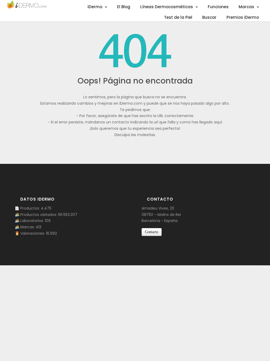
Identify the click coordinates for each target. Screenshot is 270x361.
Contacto (151, 232)
